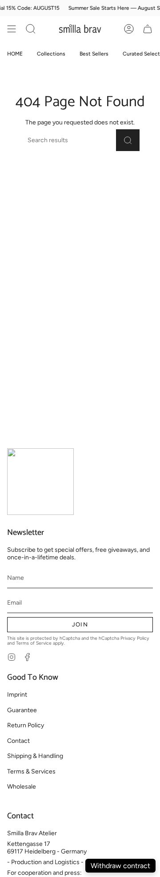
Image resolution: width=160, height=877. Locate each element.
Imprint (17, 694)
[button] (30, 29)
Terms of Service (34, 643)
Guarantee (22, 710)
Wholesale (21, 786)
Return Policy (25, 725)
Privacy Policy (134, 638)
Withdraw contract (120, 865)
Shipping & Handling (35, 756)
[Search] (128, 140)
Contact (18, 741)
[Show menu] (11, 29)
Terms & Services (31, 771)
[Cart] (147, 29)
